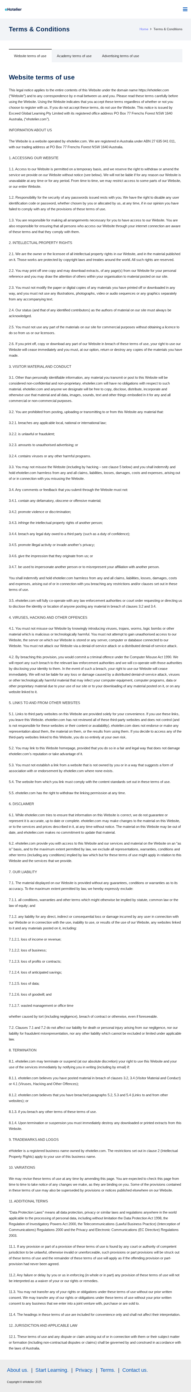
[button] (185, 9)
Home (144, 29)
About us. (17, 1370)
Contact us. (135, 1370)
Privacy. (84, 1370)
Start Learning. (51, 1370)
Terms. (107, 1370)
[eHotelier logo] (13, 9)
